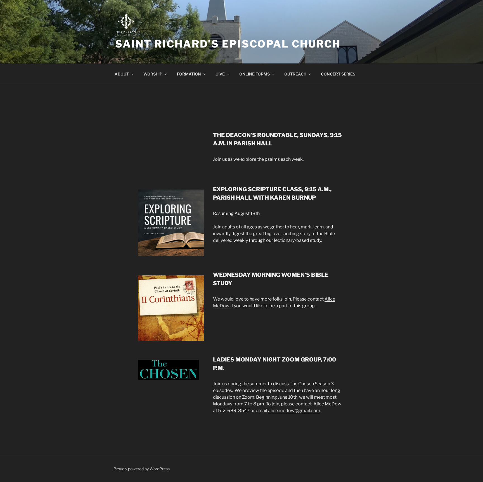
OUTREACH (295, 74)
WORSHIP (152, 74)
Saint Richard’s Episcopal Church (228, 44)
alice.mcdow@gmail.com (294, 410)
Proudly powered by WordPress (141, 468)
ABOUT (122, 74)
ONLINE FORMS (254, 74)
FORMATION (189, 74)
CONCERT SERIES (338, 74)
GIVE (220, 74)
